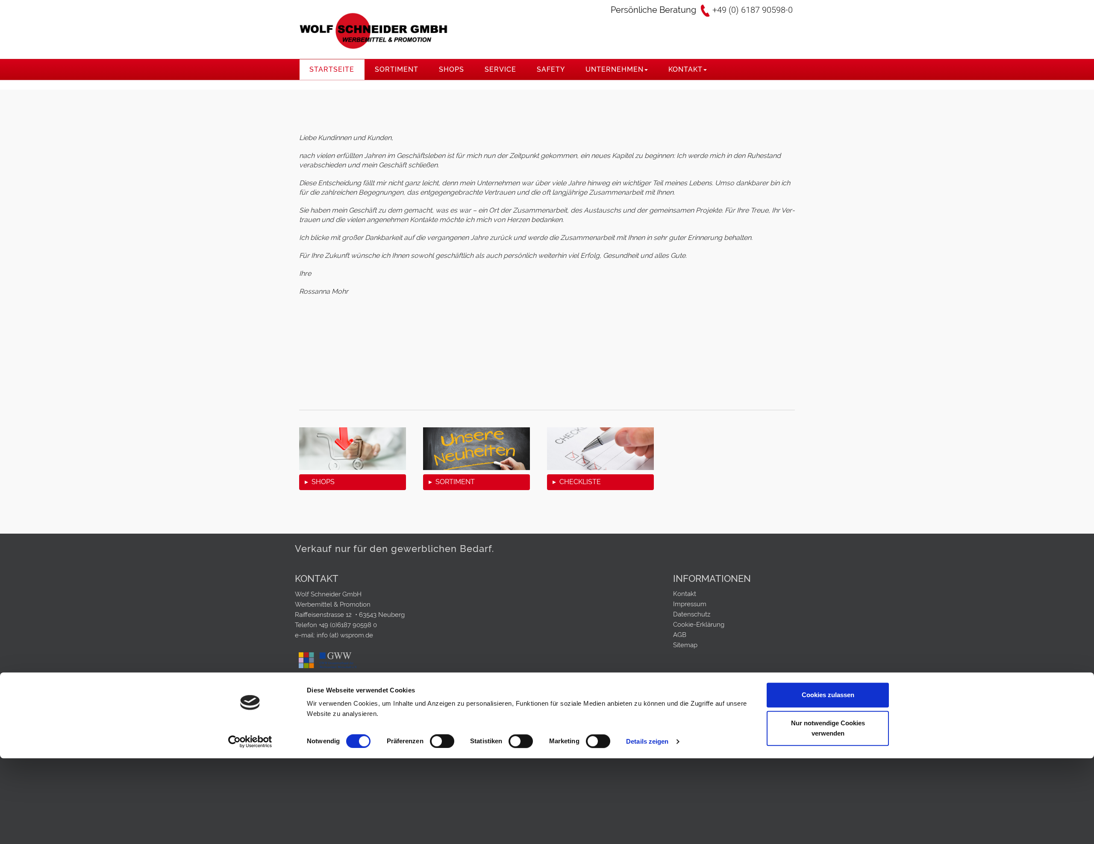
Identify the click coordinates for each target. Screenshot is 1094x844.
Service (500, 69)
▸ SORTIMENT (452, 482)
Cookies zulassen (828, 695)
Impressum (689, 604)
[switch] (442, 741)
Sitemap (685, 645)
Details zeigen (647, 741)
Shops (451, 69)
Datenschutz (691, 614)
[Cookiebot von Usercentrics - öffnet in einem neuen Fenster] (250, 741)
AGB (679, 635)
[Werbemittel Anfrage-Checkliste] (600, 448)
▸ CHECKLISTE (577, 482)
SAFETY (551, 69)
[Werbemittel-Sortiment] (476, 448)
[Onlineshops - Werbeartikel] (352, 448)
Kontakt (685, 69)
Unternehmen (614, 69)
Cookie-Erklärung (698, 624)
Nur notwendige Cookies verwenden (828, 728)
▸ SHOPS (320, 482)
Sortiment (396, 69)
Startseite (331, 69)
